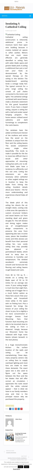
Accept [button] (20, 467)
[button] (16, 1)
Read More (16, 469)
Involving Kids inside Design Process (20, 434)
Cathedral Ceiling (10, 405)
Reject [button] (26, 467)
